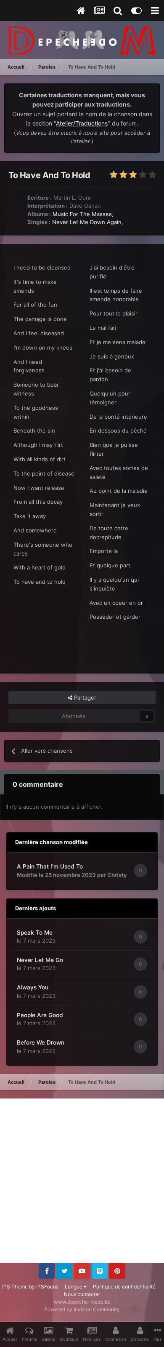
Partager (84, 697)
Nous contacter (82, 1294)
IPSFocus (47, 1286)
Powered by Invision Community (82, 1309)
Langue (74, 1286)
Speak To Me (35, 932)
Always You (32, 987)
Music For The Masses (82, 214)
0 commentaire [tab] (38, 784)
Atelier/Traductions (82, 123)
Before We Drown (40, 1042)
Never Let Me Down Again (87, 222)
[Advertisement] (82, 1180)
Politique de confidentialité (124, 1286)
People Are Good (40, 1015)
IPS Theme (15, 1286)
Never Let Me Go (40, 960)
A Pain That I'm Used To (50, 866)
